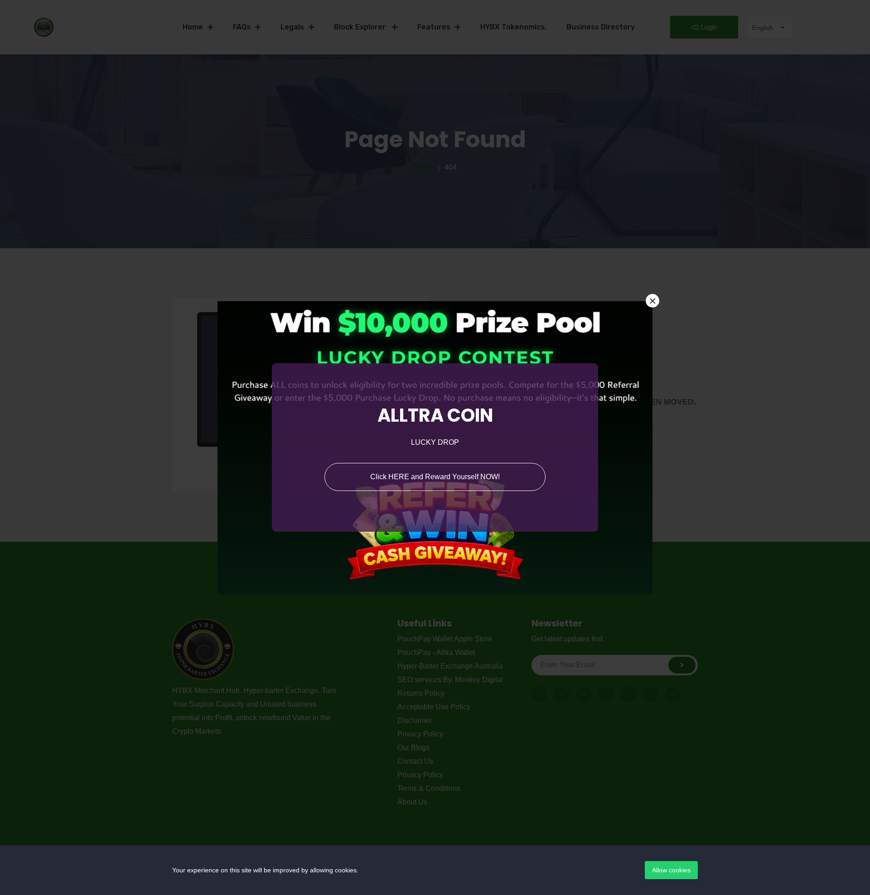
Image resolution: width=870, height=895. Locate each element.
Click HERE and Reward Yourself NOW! (435, 477)
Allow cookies (671, 870)
